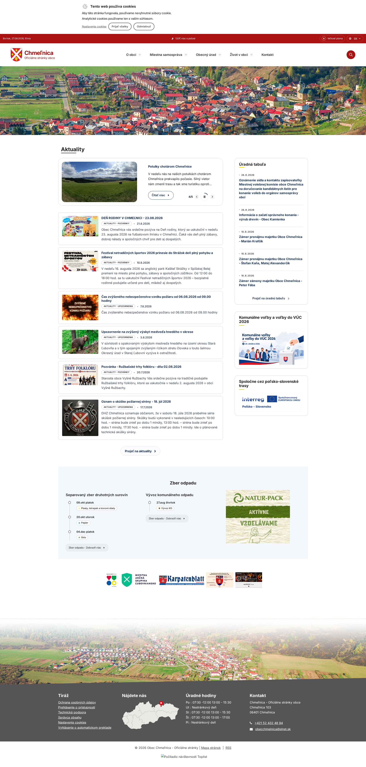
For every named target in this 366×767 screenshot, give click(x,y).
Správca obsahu (69, 717)
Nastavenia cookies (94, 26)
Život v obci (239, 55)
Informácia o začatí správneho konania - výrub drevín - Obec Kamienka (269, 217)
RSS (228, 748)
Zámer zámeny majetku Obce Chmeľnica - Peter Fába (270, 283)
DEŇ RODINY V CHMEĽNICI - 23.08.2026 (132, 218)
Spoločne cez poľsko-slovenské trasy (269, 383)
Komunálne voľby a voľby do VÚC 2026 (270, 319)
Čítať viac (158, 195)
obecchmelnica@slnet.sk (273, 729)
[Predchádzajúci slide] (196, 196)
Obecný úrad (206, 55)
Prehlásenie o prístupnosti (76, 707)
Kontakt (268, 55)
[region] (140, 182)
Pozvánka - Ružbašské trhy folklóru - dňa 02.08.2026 (141, 367)
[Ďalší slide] (212, 196)
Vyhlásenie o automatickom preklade (84, 727)
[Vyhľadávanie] (351, 54)
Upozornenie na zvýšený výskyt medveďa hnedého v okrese (147, 332)
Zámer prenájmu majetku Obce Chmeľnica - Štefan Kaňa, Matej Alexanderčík (270, 261)
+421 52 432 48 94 (269, 723)
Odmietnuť (144, 26)
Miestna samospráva (166, 55)
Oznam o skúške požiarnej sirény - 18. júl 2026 (136, 401)
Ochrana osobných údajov (77, 702)
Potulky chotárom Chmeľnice (170, 166)
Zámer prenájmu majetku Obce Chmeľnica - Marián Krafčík (270, 239)
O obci (131, 55)
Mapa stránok (211, 748)
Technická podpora (72, 712)
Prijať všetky (120, 26)
